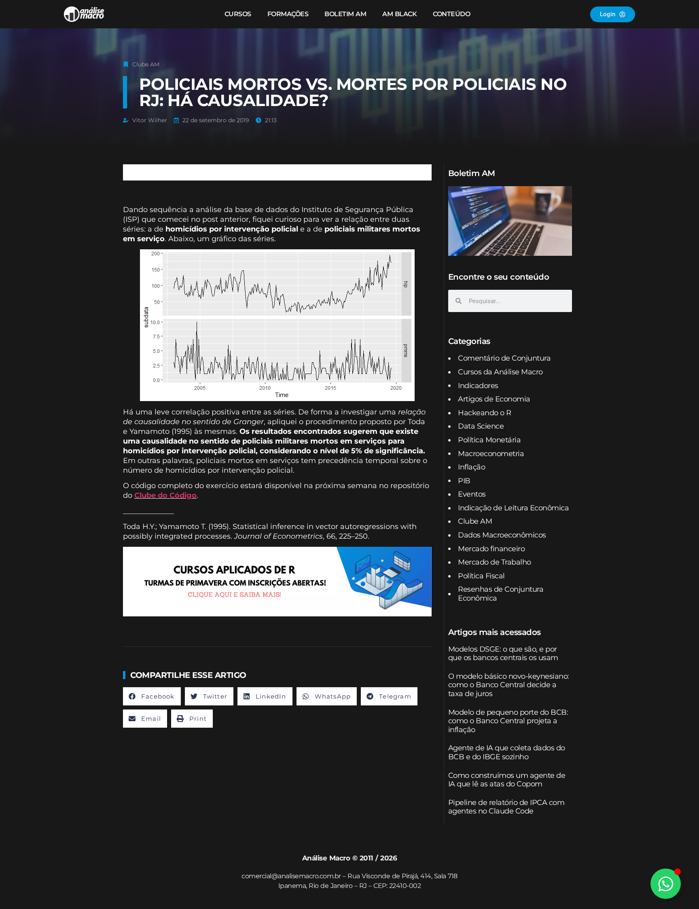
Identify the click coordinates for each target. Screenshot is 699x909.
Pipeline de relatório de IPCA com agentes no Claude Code (506, 807)
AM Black (399, 14)
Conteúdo (451, 14)
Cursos (238, 14)
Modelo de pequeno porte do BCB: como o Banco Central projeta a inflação (508, 721)
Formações (288, 14)
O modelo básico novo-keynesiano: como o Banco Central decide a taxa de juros (508, 685)
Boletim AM (345, 14)
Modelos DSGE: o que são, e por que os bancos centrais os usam (503, 654)
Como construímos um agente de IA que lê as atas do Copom (507, 780)
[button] (152, 696)
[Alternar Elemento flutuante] (665, 884)
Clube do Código (165, 495)
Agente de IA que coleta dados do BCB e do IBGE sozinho (506, 752)
